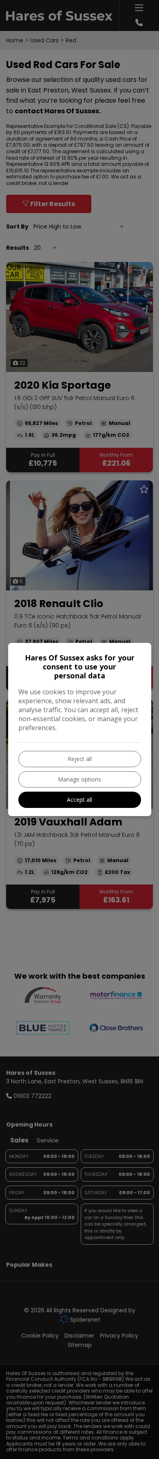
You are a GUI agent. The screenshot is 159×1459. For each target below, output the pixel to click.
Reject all (80, 759)
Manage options (79, 779)
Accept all (79, 799)
